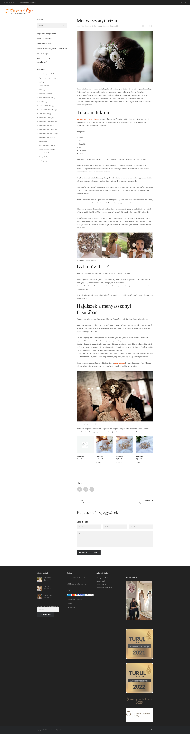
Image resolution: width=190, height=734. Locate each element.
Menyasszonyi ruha (99, 11)
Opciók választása (106, 464)
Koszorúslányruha (44, 113)
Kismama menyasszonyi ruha (47, 109)
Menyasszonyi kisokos (45, 117)
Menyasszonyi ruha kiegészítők (47, 133)
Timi (83, 26)
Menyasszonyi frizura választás (88, 119)
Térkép (69, 590)
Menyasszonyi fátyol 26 (80, 458)
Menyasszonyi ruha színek (46, 137)
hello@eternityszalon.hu (29, 2)
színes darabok (119, 363)
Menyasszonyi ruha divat (45, 125)
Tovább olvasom (88, 462)
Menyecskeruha (43, 141)
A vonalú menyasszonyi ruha (47, 74)
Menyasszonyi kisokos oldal (46, 121)
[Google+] (85, 489)
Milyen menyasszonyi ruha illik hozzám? (52, 49)
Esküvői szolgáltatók (44, 86)
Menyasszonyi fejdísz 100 (99, 458)
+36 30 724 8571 (11, 2)
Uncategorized (43, 157)
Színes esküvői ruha (44, 153)
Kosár (178, 11)
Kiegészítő (127, 11)
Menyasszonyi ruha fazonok (46, 129)
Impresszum (71, 607)
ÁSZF (70, 603)
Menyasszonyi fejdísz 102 (139, 458)
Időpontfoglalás (141, 11)
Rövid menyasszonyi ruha (46, 149)
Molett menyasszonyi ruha (46, 145)
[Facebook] (79, 489)
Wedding (99, 26)
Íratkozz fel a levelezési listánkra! (47, 606)
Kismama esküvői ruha (45, 105)
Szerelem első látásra (44, 43)
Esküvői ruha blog (166, 11)
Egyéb (93, 26)
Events (40, 89)
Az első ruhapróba (43, 54)
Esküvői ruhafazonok (44, 38)
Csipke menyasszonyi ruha (46, 78)
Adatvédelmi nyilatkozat (75, 599)
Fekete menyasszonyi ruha (46, 97)
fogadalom (42, 101)
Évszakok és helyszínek (45, 93)
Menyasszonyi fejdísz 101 (119, 458)
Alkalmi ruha (114, 11)
